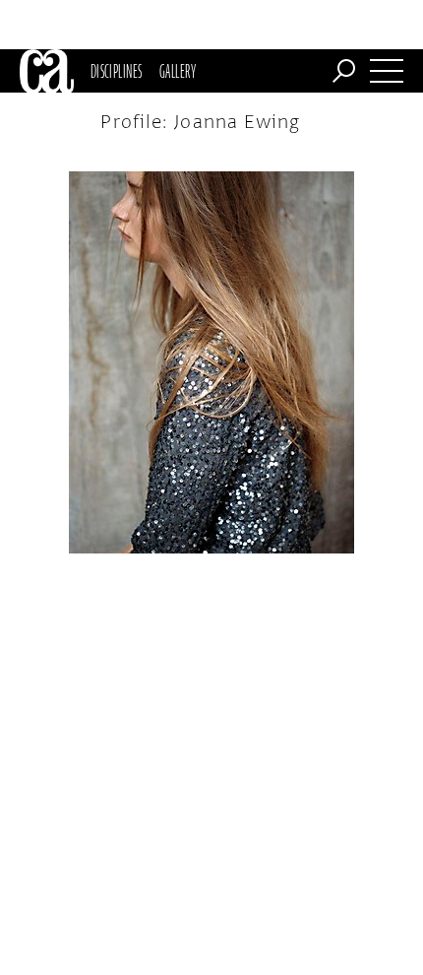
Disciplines (117, 71)
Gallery (177, 71)
